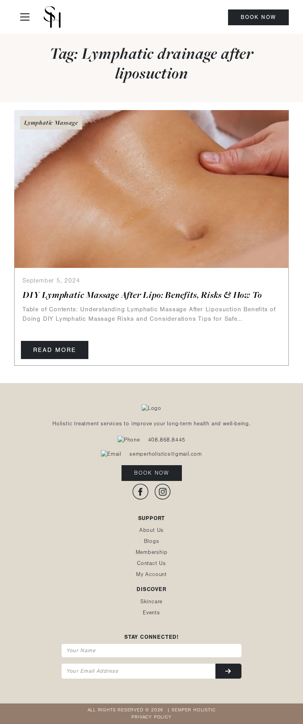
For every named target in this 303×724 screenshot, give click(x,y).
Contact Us (151, 563)
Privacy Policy (151, 717)
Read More (54, 350)
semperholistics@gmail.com (165, 454)
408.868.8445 (167, 440)
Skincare (151, 602)
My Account (151, 574)
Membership (152, 552)
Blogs (151, 541)
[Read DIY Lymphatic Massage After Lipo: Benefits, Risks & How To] (151, 188)
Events (151, 613)
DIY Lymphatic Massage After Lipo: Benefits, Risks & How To (142, 295)
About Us (151, 530)
